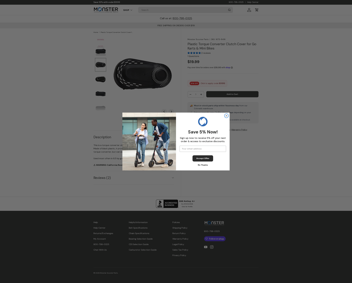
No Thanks (203, 165)
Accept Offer (202, 158)
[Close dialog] (226, 116)
